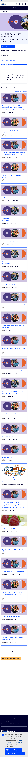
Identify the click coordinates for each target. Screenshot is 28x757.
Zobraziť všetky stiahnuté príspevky (11, 658)
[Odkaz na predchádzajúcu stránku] (2, 650)
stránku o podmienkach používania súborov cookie (14, 742)
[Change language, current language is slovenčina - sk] (19, 4)
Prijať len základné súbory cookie (15, 753)
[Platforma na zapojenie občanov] (14, 731)
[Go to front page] (7, 4)
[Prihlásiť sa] (16, 4)
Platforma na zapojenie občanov (9, 719)
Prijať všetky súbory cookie (13, 750)
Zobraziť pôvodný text (7, 46)
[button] (24, 88)
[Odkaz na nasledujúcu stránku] (25, 650)
